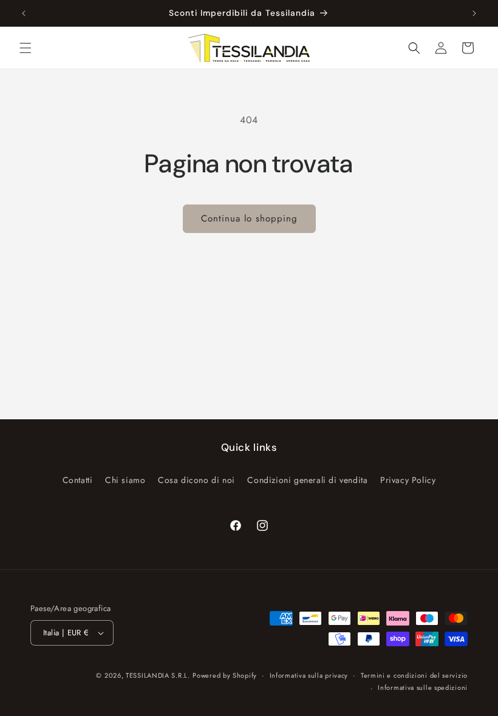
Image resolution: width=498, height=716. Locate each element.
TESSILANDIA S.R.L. (158, 675)
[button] (25, 48)
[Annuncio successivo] (474, 13)
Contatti (78, 480)
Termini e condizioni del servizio (414, 675)
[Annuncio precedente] (23, 13)
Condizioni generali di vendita (307, 480)
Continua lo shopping (249, 218)
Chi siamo (125, 480)
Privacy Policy (407, 480)
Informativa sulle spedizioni (423, 687)
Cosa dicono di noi (196, 480)
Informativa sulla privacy (309, 675)
